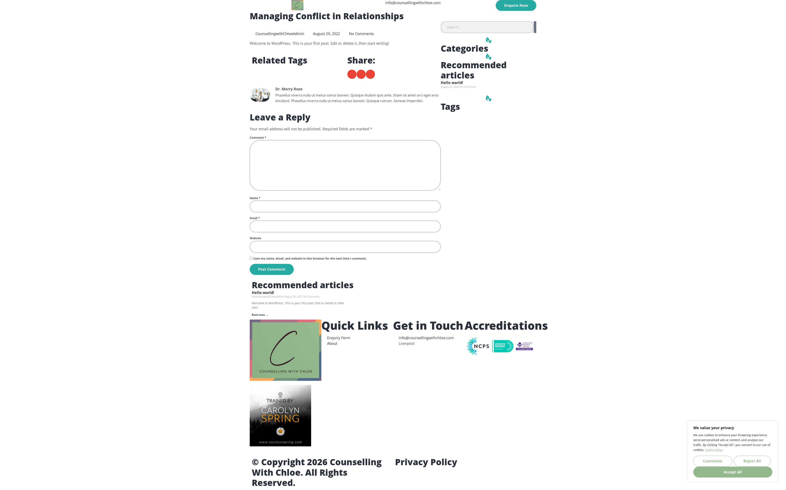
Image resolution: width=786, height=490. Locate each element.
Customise (712, 460)
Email (255, 218)
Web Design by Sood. (343, 482)
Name (255, 198)
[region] (733, 451)
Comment (258, 138)
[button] (352, 74)
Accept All (733, 472)
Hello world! (452, 82)
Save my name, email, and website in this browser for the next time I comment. (310, 258)
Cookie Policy (714, 450)
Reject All (752, 460)
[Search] (535, 27)
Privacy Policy (426, 462)
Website (255, 238)
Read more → (260, 314)
